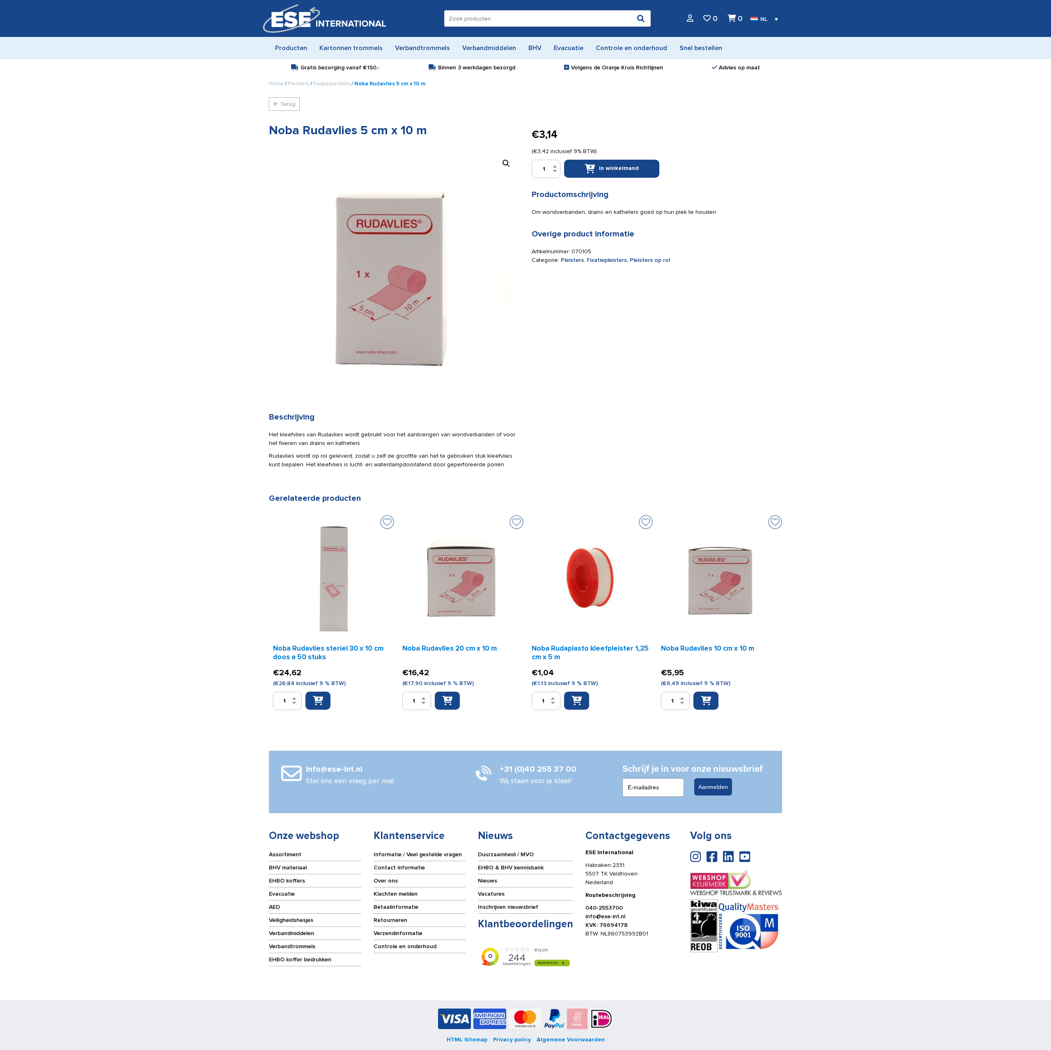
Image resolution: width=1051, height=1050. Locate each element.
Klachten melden (396, 893)
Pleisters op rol (650, 260)
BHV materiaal (288, 867)
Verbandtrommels (292, 946)
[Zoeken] (641, 18)
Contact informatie (399, 867)
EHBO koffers (287, 880)
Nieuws (487, 880)
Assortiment (285, 854)
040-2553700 (604, 907)
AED (274, 906)
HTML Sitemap (467, 1039)
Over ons (386, 880)
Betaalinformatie (396, 906)
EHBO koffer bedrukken (300, 959)
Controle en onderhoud (405, 946)
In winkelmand (619, 168)
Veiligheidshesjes (291, 920)
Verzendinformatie (398, 933)
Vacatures (491, 893)
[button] (506, 163)
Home (276, 83)
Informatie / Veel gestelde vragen (418, 854)
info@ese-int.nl (605, 916)
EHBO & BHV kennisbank (511, 867)
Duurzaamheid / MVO (506, 854)
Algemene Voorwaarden (571, 1039)
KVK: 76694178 (606, 925)
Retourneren (390, 920)
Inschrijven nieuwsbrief (508, 906)
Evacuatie (282, 893)
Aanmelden (713, 787)
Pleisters (298, 83)
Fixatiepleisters (331, 83)
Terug (286, 104)
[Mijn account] (690, 18)
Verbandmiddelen (291, 933)
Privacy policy (512, 1039)
